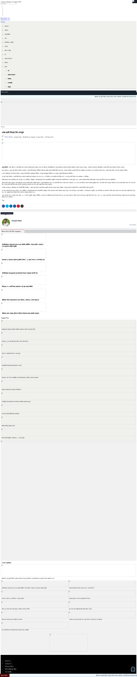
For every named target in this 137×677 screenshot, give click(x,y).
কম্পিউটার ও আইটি (9, 42)
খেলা (6, 38)
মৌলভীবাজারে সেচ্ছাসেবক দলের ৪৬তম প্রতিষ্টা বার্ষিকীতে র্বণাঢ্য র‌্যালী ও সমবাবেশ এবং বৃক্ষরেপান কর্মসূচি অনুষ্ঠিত (24, 588)
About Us (8, 661)
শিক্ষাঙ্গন (9, 79)
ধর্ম (5, 54)
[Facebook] (3, 206)
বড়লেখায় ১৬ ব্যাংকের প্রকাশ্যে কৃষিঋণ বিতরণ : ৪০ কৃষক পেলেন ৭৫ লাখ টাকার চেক (23, 260)
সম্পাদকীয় (10, 83)
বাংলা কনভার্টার (8, 672)
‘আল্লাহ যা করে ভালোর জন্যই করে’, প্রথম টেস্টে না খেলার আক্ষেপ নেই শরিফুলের (85, 619)
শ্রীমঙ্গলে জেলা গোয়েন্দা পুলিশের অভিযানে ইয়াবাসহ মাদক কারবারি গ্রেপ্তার (20, 313)
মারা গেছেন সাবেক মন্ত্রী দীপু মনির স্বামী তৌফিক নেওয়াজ (80, 609)
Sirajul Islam (16, 221)
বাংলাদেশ (6, 26)
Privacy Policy (9, 666)
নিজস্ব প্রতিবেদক (9, 137)
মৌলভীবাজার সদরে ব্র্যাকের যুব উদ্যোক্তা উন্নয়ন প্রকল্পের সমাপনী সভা (20, 273)
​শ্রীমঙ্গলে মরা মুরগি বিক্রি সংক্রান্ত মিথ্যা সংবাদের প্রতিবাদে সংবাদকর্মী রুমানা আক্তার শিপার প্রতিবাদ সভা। (107, 96)
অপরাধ (6, 46)
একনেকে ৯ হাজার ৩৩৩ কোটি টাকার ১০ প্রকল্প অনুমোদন (13, 598)
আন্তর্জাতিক (7, 34)
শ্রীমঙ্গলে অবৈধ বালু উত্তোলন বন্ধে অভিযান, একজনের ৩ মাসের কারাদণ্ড (20, 300)
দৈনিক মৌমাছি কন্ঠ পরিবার (10, 669)
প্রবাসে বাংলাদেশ (8, 58)
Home (3, 127)
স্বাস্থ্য (9, 87)
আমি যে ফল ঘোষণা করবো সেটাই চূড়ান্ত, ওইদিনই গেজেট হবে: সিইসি (15, 609)
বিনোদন (6, 62)
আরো (6, 66)
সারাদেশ (6, 30)
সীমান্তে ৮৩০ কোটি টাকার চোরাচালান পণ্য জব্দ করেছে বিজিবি (17, 286)
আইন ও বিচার (8, 50)
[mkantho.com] (5, 18)
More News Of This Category (11, 231)
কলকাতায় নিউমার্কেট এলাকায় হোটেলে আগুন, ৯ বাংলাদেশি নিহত (81, 588)
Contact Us (8, 663)
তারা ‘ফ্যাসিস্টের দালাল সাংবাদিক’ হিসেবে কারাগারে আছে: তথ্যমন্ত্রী (15, 630)
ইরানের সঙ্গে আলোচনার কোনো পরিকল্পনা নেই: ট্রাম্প (12, 619)
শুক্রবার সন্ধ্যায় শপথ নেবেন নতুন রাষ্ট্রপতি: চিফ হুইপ (79, 598)
